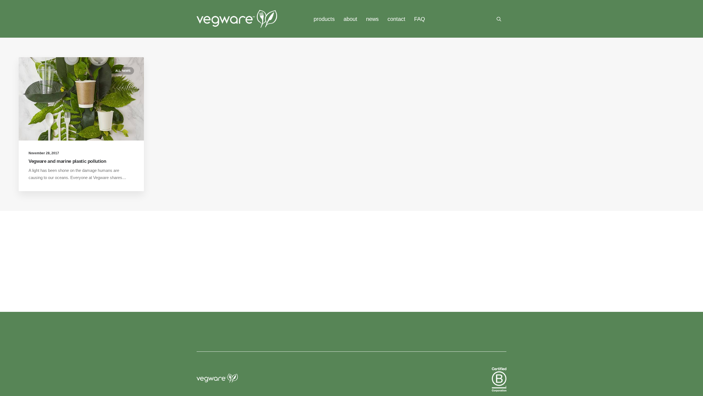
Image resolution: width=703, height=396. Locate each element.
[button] (501, 19)
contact (396, 19)
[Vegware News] (237, 19)
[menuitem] (324, 19)
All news (122, 70)
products (324, 19)
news (372, 19)
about (350, 19)
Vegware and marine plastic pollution (67, 161)
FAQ (419, 19)
